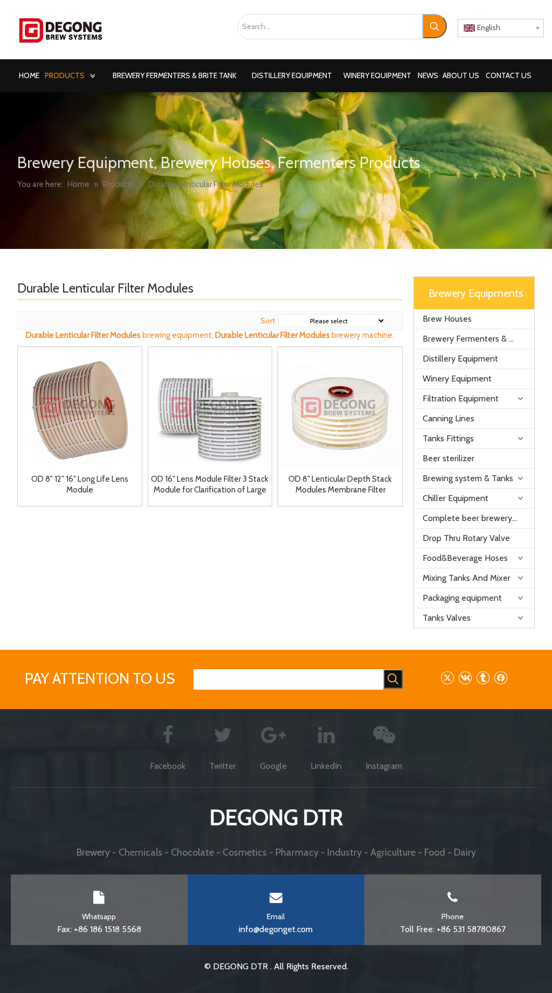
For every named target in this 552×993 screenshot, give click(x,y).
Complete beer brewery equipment (478, 518)
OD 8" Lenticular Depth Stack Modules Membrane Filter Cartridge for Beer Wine (340, 484)
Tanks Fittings (448, 438)
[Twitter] (447, 677)
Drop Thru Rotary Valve (466, 538)
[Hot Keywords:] (435, 26)
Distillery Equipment (460, 358)
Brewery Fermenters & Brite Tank (478, 339)
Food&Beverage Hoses (465, 558)
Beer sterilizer (448, 458)
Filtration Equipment (461, 398)
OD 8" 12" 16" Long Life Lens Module (79, 484)
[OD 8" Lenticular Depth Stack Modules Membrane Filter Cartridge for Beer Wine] (340, 408)
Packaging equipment (462, 598)
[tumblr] (482, 677)
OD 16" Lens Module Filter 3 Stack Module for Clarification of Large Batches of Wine (209, 484)
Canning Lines (448, 418)
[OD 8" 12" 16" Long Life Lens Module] (79, 408)
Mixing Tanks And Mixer (466, 578)
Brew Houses (447, 319)
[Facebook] (500, 677)
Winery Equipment (457, 378)
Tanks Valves (447, 618)
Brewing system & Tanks (468, 478)
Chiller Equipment (455, 498)
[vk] (465, 677)
